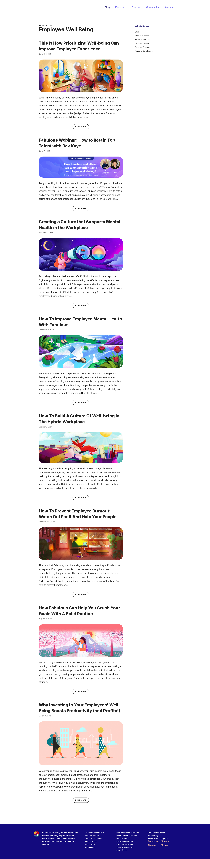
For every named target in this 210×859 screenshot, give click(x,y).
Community (152, 7)
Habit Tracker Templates (126, 836)
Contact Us (90, 847)
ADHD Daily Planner (124, 844)
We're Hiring (153, 836)
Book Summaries (142, 35)
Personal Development (144, 51)
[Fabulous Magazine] (48, 7)
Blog (107, 7)
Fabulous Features (142, 47)
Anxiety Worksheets (124, 841)
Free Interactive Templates (127, 833)
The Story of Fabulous (94, 833)
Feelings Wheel (123, 838)
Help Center (90, 844)
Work (137, 32)
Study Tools (121, 850)
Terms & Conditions (93, 838)
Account (169, 7)
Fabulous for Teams (156, 833)
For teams (120, 7)
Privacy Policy (91, 841)
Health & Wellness (142, 39)
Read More (82, 127)
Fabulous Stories (142, 43)
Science (136, 7)
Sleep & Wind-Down (125, 847)
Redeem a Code (92, 836)
